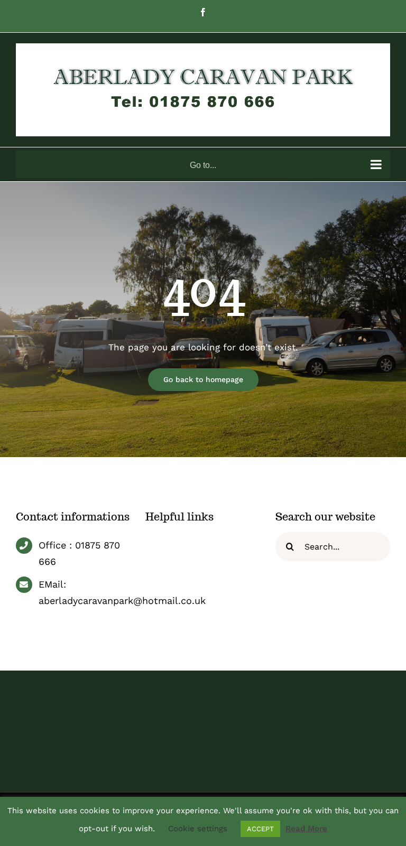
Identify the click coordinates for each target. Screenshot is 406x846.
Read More (306, 828)
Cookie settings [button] (197, 828)
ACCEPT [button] (260, 829)
